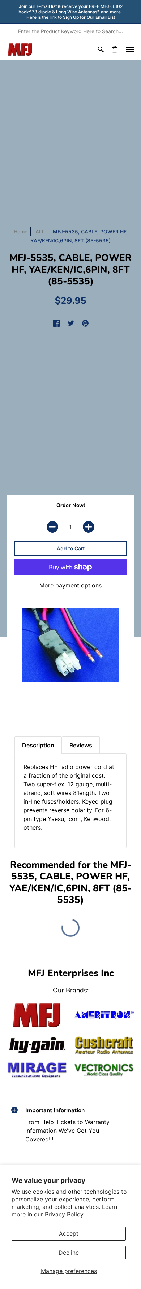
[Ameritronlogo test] (104, 1015)
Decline (69, 1252)
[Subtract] (52, 527)
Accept (68, 1233)
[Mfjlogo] (37, 1015)
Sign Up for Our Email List (89, 17)
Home (20, 231)
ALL (40, 231)
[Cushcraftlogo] (104, 1045)
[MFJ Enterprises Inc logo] (20, 49)
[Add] (88, 527)
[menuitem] (101, 49)
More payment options (70, 585)
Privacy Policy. (65, 1214)
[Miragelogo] (37, 1070)
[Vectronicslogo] (104, 1070)
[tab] (22, 711)
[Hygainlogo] (37, 1045)
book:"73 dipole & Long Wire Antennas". (59, 11)
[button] (101, 49)
